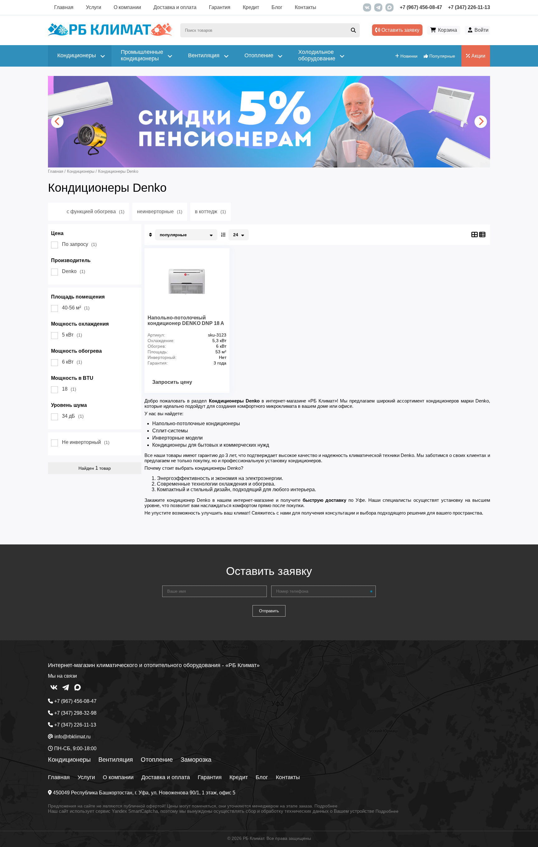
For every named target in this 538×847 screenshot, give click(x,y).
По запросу (79, 244)
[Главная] (110, 34)
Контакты (305, 7)
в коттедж (210, 211)
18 (69, 389)
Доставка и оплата (174, 7)
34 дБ (73, 416)
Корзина (447, 30)
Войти (481, 30)
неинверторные (159, 211)
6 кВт (72, 362)
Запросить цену (172, 382)
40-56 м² (76, 307)
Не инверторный (86, 442)
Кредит (251, 7)
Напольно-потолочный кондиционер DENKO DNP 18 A (186, 320)
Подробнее (325, 805)
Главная (63, 7)
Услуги (93, 7)
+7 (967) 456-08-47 (421, 7)
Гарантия (219, 7)
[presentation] (57, 121)
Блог (276, 7)
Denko (73, 271)
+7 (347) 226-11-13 (469, 7)
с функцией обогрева (96, 211)
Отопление (157, 759)
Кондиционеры (69, 759)
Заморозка (196, 759)
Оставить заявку (399, 30)
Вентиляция (115, 759)
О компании (127, 7)
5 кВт (72, 334)
